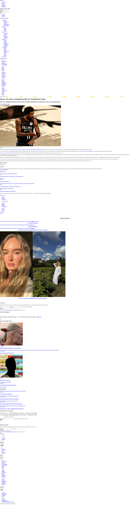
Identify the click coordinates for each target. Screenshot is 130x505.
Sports (4, 96)
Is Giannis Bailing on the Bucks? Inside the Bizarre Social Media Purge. (10, 186)
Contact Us (4, 494)
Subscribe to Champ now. (47, 193)
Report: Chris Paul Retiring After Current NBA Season (8, 191)
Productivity (6, 45)
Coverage (3, 450)
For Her (5, 53)
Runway (5, 35)
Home (5, 50)
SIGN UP (1, 429)
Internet (5, 31)
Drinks (3, 60)
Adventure (5, 23)
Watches (5, 37)
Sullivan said (58, 154)
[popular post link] (19, 221)
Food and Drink (6, 51)
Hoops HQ (4, 6)
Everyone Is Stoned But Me (32, 226)
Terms (3, 496)
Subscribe (5, 8)
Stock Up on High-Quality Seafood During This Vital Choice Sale (11, 403)
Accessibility (4, 500)
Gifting (5, 55)
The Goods (4, 5)
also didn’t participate (89, 151)
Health (5, 42)
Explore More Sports (3, 387)
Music (5, 30)
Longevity (3, 82)
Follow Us (1, 8)
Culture (3, 3)
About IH (3, 492)
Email (10, 306)
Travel (5, 22)
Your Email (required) (13, 412)
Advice (5, 40)
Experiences (4, 2)
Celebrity (3, 72)
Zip (10, 307)
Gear (1, 174)
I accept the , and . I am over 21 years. (13, 431)
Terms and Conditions (8, 431)
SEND (1, 419)
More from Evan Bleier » (4, 169)
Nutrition (5, 44)
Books (5, 28)
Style (5, 48)
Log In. (7, 201)
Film (5, 27)
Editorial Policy (4, 493)
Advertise (3, 495)
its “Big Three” (73, 149)
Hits (2, 448)
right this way (39, 316)
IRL (2, 451)
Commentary (6, 33)
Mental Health (4, 481)
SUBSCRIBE (4, 199)
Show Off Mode (6, 24)
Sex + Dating (2, 351)
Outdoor (5, 52)
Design (5, 29)
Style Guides (6, 36)
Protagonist (4, 452)
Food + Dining (4, 61)
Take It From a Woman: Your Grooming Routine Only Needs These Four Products (32, 298)
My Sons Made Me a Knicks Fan (4, 181)
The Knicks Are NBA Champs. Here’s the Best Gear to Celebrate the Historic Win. (11, 176)
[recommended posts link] (11, 345)
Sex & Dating (6, 25)
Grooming (5, 38)
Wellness (3, 4)
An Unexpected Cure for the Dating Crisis (7, 353)
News (5, 34)
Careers (3, 499)
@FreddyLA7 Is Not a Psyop (5, 380)
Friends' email (2, 418)
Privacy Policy (16, 431)
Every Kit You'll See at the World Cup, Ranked (8, 385)
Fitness (5, 41)
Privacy (3, 498)
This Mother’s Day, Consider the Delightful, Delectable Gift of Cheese (12, 408)
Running (5, 46)
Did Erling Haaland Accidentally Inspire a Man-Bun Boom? (10, 348)
